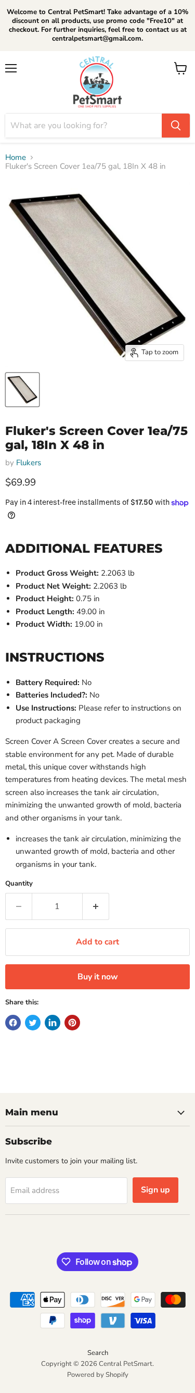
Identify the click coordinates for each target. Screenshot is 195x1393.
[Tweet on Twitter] (33, 1022)
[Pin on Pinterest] (72, 1022)
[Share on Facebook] (13, 1022)
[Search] (176, 126)
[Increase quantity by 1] (96, 906)
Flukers (28, 462)
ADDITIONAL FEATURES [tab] (84, 548)
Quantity (19, 884)
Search (97, 1353)
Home (15, 157)
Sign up (155, 1190)
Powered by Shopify (97, 1374)
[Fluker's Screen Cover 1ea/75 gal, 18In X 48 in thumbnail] (22, 389)
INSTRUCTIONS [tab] (55, 657)
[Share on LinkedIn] (52, 1022)
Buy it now (97, 976)
